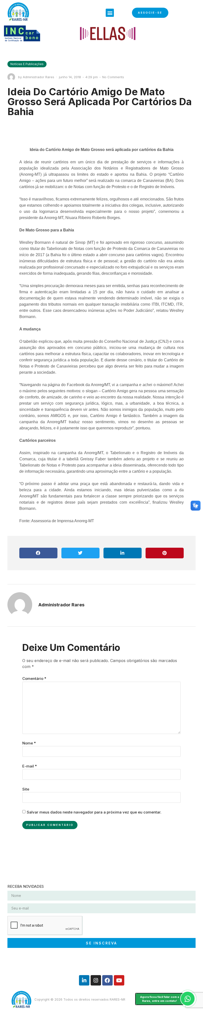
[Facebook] (107, 980)
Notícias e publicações (27, 64)
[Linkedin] (84, 980)
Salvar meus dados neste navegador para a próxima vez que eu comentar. (94, 812)
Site (25, 789)
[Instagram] (96, 980)
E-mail (29, 766)
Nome (29, 743)
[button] (110, 13)
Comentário (34, 678)
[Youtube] (119, 980)
